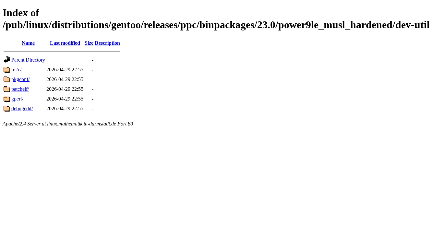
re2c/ (16, 69)
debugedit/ (22, 108)
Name (28, 43)
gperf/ (17, 98)
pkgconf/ (20, 79)
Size (89, 43)
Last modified (65, 43)
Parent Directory (28, 60)
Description (107, 43)
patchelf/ (20, 89)
